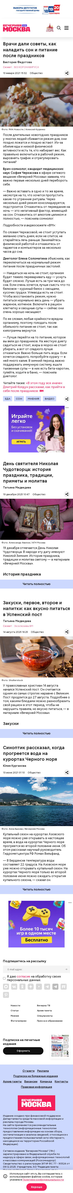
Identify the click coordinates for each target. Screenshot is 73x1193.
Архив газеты (44, 1011)
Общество (36, 73)
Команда (46, 1081)
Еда (7, 398)
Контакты (61, 1081)
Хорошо (36, 1187)
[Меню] (66, 28)
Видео (49, 398)
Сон (19, 398)
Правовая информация (36, 1087)
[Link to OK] (22, 987)
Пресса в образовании (50, 1021)
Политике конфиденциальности (43, 1179)
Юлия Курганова (14, 765)
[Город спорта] (50, 27)
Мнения (33, 398)
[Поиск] (59, 28)
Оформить (23, 1050)
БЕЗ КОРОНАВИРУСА (26, 67)
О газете (28, 1071)
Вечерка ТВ (43, 1006)
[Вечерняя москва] (36, 1103)
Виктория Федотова (17, 62)
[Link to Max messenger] (6, 987)
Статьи (15, 1011)
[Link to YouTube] (39, 987)
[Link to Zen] (31, 987)
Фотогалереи (18, 1021)
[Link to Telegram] (47, 987)
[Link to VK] (14, 987)
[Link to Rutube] (64, 987)
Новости (15, 1006)
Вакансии (30, 1081)
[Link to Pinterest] (6, 995)
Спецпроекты (45, 1016)
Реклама (43, 1071)
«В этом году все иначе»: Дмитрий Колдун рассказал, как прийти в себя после (34, 387)
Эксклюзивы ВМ (23, 626)
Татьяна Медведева (17, 487)
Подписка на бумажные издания (35, 1076)
